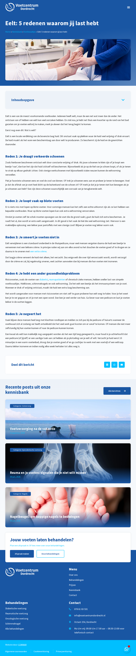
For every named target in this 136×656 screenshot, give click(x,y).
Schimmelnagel (12, 623)
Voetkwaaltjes (30, 31)
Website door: (16, 644)
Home (8, 31)
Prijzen (72, 585)
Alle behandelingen (14, 628)
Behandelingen (76, 580)
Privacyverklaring (64, 651)
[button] (128, 7)
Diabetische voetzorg (15, 608)
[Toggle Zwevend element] (126, 649)
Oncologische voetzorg (16, 618)
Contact (73, 595)
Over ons (73, 575)
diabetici (43, 279)
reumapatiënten (57, 279)
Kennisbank (17, 31)
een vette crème (38, 251)
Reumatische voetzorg (16, 613)
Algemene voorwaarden (16, 651)
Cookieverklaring (41, 651)
